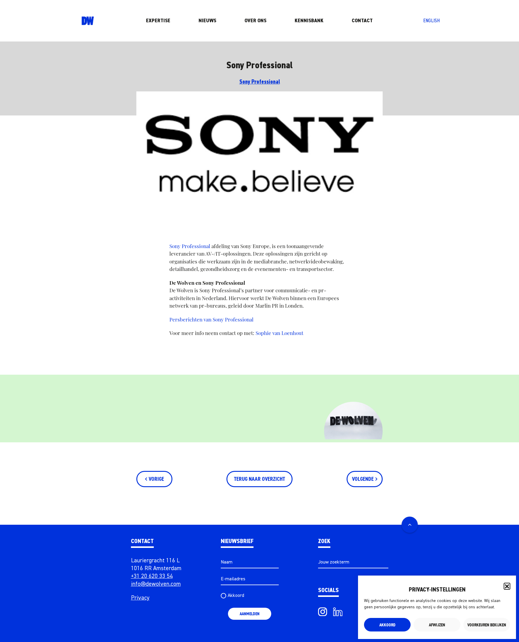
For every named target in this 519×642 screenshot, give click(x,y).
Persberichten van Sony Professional (211, 319)
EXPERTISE (158, 20)
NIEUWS (207, 20)
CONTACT (362, 20)
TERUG (259, 479)
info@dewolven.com (156, 584)
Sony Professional (259, 82)
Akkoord (387, 625)
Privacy (140, 598)
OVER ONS (255, 20)
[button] (507, 586)
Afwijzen (437, 625)
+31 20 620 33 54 (152, 576)
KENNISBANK (309, 20)
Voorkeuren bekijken (486, 625)
